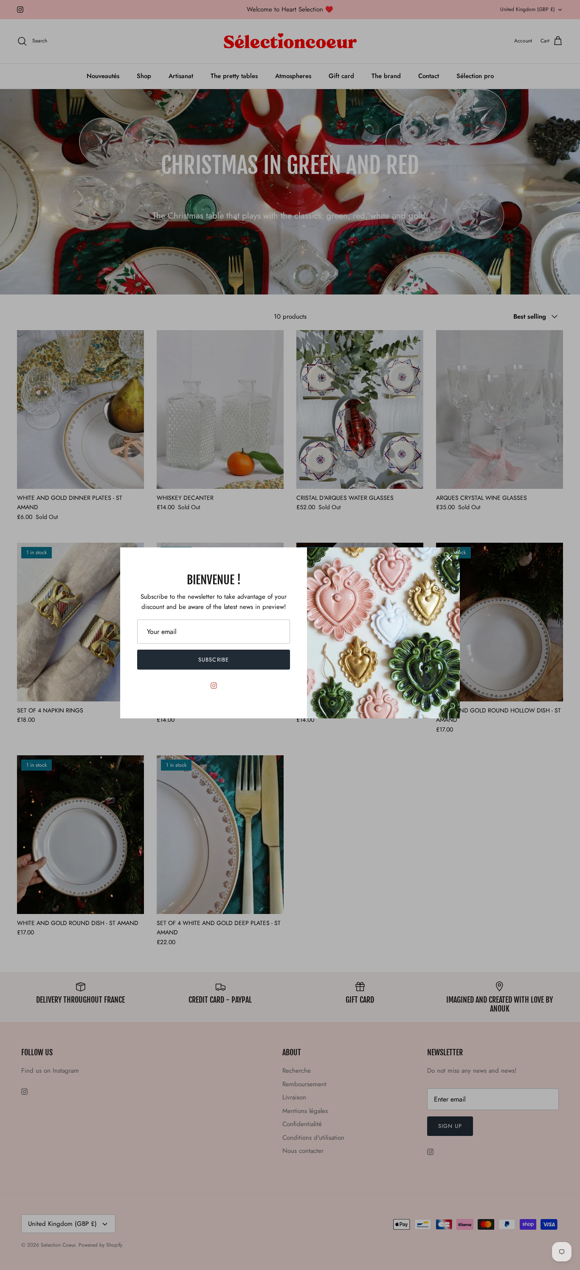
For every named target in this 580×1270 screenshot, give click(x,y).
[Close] (449, 558)
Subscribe (213, 660)
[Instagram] (214, 685)
